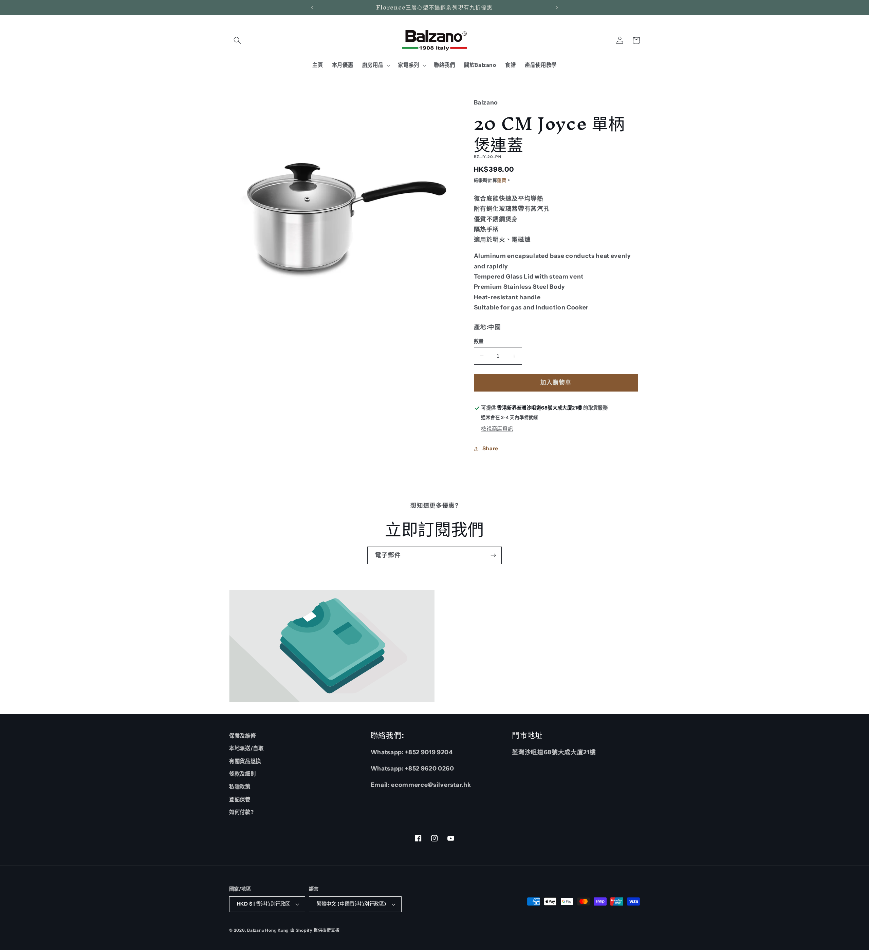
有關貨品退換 (245, 761)
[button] (237, 40)
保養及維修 (242, 736)
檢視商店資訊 (497, 428)
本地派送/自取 (246, 748)
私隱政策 (240, 786)
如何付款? (241, 812)
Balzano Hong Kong (268, 930)
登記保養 (240, 799)
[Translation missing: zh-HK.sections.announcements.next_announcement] (557, 7)
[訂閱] (493, 555)
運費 (501, 180)
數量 (479, 341)
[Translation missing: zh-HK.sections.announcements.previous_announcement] (311, 7)
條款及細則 (242, 774)
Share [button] (490, 448)
